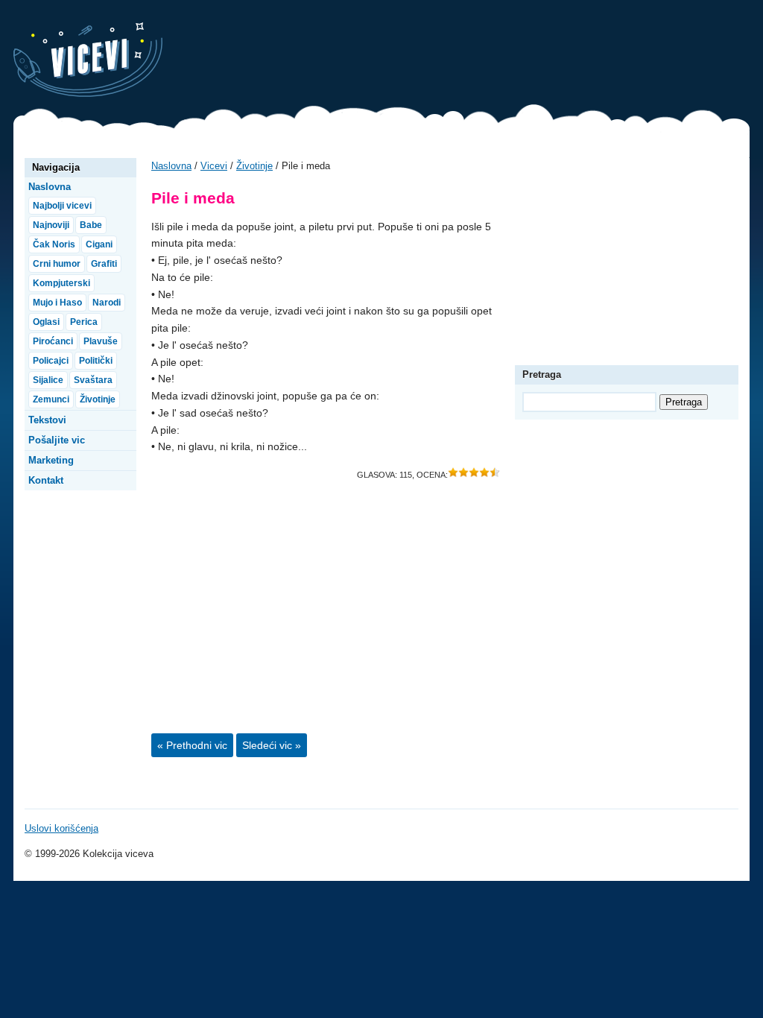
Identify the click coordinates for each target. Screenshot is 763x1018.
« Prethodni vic (192, 745)
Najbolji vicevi (62, 205)
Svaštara (93, 380)
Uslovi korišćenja (61, 828)
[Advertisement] (478, 55)
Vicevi (87, 59)
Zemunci (51, 399)
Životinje (254, 165)
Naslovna (171, 165)
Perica (84, 322)
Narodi (106, 302)
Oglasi (46, 322)
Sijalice (48, 380)
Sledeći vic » (271, 745)
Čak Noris (54, 244)
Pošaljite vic (56, 440)
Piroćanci (53, 341)
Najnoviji (51, 225)
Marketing (51, 460)
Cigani (99, 244)
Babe (91, 225)
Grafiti (104, 264)
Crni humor (56, 264)
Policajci (51, 360)
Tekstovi (47, 420)
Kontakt (45, 480)
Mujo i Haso (57, 302)
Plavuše (100, 341)
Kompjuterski (61, 283)
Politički (96, 360)
